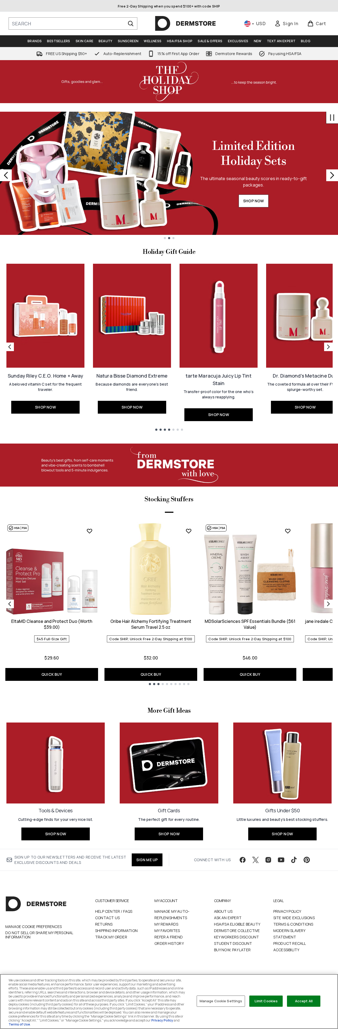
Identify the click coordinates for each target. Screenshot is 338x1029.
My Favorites (167, 930)
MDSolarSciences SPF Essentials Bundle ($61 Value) (250, 624)
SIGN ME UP (147, 859)
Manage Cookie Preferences (33, 927)
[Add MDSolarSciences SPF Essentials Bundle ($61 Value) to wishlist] (287, 531)
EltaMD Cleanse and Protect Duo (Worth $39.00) (51, 624)
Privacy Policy (287, 911)
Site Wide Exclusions (294, 917)
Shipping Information (116, 930)
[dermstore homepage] (185, 23)
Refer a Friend (168, 936)
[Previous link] (9, 347)
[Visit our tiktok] (294, 859)
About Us (223, 911)
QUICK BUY (51, 674)
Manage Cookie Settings (221, 1001)
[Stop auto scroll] (332, 117)
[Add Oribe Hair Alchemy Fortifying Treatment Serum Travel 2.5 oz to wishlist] (188, 531)
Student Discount (233, 943)
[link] (286, 23)
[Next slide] (332, 175)
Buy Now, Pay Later (232, 949)
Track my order (111, 936)
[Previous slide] (6, 175)
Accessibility (286, 949)
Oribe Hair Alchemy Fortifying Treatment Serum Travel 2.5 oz (150, 624)
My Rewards (166, 924)
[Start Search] (130, 23)
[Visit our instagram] (268, 859)
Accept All (304, 1001)
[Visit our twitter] (255, 859)
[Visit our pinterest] (306, 859)
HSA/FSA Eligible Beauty (237, 924)
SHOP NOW (253, 200)
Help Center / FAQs (114, 911)
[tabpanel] (169, 603)
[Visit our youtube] (281, 859)
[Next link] (328, 347)
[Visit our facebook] (242, 859)
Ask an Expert (228, 917)
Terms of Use (19, 1024)
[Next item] (328, 604)
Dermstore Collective (237, 930)
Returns (103, 924)
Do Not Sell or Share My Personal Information (39, 935)
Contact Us (107, 917)
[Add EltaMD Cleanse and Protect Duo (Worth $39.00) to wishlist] (89, 531)
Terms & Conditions (293, 924)
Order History (169, 943)
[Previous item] (9, 604)
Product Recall (289, 943)
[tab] (169, 511)
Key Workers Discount (236, 936)
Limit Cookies (266, 1001)
